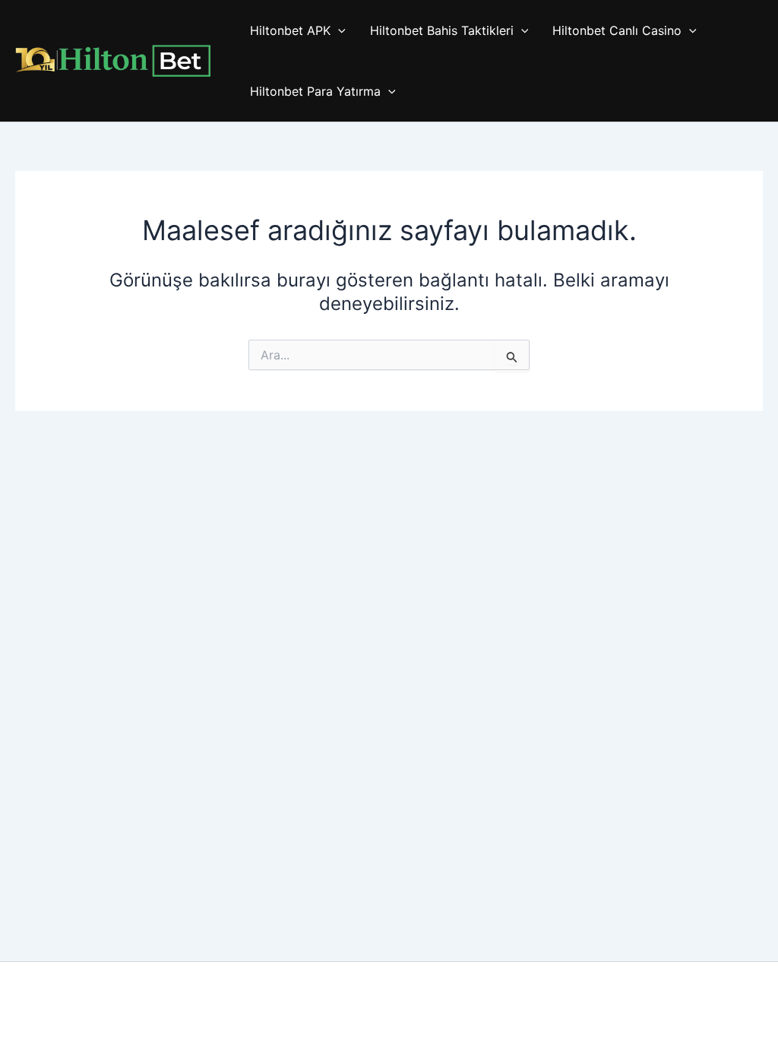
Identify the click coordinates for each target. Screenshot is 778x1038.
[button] (338, 30)
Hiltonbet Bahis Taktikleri (442, 30)
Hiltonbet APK (290, 30)
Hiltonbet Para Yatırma (315, 91)
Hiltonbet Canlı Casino (617, 30)
